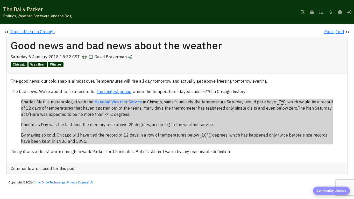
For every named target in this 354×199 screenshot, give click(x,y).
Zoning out (334, 31)
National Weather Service (118, 101)
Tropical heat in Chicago (32, 31)
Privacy (72, 182)
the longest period (114, 91)
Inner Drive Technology (49, 182)
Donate (83, 182)
